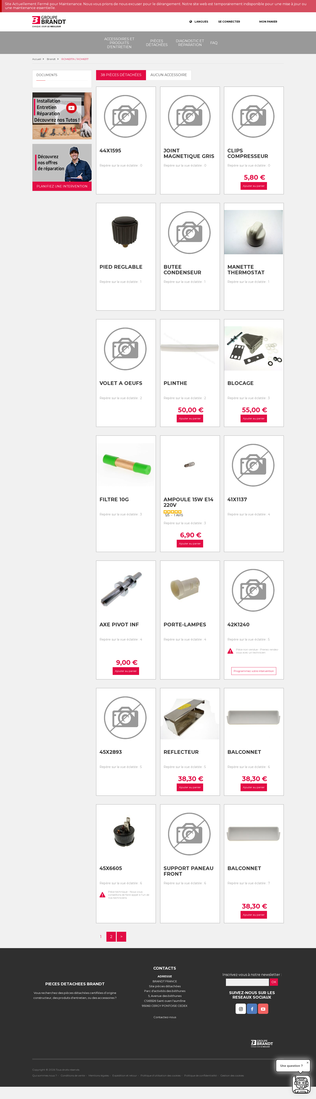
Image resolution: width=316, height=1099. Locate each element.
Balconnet (244, 752)
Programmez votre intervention (254, 671)
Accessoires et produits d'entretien (119, 43)
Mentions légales (99, 1075)
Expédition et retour (124, 1075)
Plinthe (175, 383)
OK (274, 982)
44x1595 (110, 150)
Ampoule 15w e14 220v (188, 502)
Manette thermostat (246, 270)
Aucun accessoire (168, 75)
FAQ (214, 43)
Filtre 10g (114, 499)
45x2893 (111, 752)
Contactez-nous (164, 1017)
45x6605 (111, 868)
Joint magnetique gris (189, 153)
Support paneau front (188, 871)
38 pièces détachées (121, 75)
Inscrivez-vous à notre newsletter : (252, 975)
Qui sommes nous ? (44, 1075)
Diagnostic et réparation (190, 43)
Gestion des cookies (232, 1075)
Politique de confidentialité (200, 1075)
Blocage (240, 383)
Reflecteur (181, 752)
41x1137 (237, 499)
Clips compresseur (247, 153)
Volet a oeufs (121, 383)
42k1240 (238, 624)
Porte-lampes (185, 624)
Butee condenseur (182, 270)
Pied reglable (121, 267)
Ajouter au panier (254, 185)
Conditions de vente (73, 1075)
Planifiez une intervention (62, 186)
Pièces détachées (157, 43)
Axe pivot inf (119, 624)
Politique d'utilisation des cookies (161, 1075)
